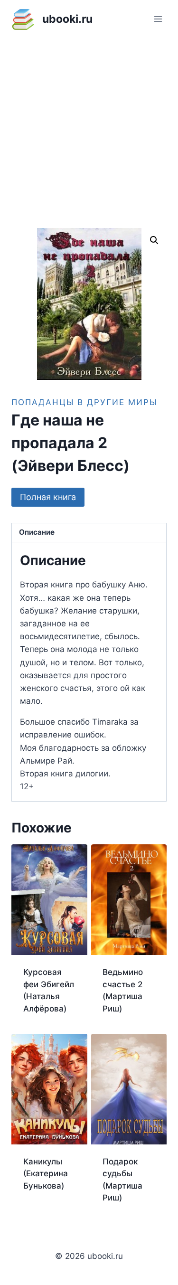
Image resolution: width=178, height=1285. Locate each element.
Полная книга (48, 497)
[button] (154, 240)
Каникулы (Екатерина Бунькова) (45, 1174)
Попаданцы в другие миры (84, 402)
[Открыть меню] (158, 18)
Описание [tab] (37, 532)
